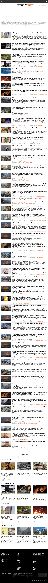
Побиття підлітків (39, 59)
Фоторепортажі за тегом (8, 483)
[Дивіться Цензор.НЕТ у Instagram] (40, 580)
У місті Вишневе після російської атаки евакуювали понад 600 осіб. (27, 377)
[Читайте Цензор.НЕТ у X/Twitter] (32, 580)
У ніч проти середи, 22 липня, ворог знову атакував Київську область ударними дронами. (28, 194)
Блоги (18, 559)
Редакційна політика (5, 559)
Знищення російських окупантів (39, 552)
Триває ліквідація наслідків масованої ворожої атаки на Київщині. (27, 85)
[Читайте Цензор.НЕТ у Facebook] (30, 580)
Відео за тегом (5, 503)
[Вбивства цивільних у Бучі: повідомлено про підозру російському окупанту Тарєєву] (6, 444)
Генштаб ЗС (35, 568)
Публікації (19, 567)
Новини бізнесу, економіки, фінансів (7, 562)
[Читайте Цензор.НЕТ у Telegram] (34, 580)
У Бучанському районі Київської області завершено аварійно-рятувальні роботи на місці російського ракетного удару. (28, 186)
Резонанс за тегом (6, 459)
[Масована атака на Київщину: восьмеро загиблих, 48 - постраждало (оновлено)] (6, 354)
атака (34, 569)
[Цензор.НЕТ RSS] (46, 580)
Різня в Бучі (38, 143)
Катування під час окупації (40, 274)
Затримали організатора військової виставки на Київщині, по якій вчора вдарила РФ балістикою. (28, 168)
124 (26, 250)
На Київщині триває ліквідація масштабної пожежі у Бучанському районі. (29, 201)
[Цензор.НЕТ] (25, 5)
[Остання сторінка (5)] (29, 457)
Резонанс (19, 554)
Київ (34, 562)
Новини (18, 552)
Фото (18, 555)
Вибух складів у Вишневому (41, 220)
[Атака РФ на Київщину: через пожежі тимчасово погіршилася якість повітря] (6, 372)
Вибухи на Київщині (21, 203)
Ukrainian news (4, 561)
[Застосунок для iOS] (44, 580)
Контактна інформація (5, 552)
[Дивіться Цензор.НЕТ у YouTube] (36, 580)
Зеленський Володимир (37, 563)
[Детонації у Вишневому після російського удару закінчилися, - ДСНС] (6, 379)
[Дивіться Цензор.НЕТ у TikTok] (38, 580)
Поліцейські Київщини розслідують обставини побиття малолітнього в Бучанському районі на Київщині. (28, 57)
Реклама (2, 555)
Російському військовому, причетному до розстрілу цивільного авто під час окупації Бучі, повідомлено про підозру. (29, 436)
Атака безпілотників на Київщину (23, 303)
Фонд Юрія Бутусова (5, 554)
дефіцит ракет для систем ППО (23, 415)
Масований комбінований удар (41, 94)
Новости (2, 560)
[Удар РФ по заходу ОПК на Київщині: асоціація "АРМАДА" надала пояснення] (6, 158)
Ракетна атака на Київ (40, 257)
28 (3, 480)
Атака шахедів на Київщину (40, 196)
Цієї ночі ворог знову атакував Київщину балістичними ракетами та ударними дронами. (27, 72)
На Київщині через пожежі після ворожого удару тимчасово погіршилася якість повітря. (29, 372)
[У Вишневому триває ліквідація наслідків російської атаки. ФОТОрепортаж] (6, 308)
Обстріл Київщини (39, 66)
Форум (18, 560)
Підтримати (3, 553)
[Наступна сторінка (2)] (28, 457)
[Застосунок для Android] (42, 580)
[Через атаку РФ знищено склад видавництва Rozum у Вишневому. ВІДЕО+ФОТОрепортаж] (6, 110)
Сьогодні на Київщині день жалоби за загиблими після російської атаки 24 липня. (29, 177)
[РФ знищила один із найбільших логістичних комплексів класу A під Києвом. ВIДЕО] (6, 78)
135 (26, 59)
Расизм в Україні (39, 41)
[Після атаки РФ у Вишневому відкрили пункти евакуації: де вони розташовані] (6, 420)
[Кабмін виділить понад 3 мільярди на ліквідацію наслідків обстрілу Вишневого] (6, 279)
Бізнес (18, 562)
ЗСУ (33, 567)
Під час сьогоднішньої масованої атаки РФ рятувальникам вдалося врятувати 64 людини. (27, 402)
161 (26, 41)
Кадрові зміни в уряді (37, 554)
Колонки (18, 568)
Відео (18, 569)
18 (19, 500)
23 (35, 521)
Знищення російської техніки (38, 553)
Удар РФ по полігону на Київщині (23, 162)
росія (34, 560)
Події (18, 553)
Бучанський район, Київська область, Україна (13, 16)
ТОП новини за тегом (7, 525)
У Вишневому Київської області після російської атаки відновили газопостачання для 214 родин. (27, 256)
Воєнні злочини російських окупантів (28, 439)
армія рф (34, 561)
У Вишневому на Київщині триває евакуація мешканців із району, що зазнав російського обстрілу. (28, 388)
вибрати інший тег (28, 16)
